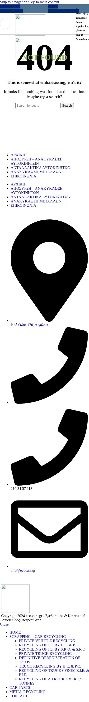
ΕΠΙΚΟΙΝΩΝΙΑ (23, 176)
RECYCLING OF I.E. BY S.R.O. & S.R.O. (52, 649)
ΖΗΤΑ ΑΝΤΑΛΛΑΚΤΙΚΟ (63, 8)
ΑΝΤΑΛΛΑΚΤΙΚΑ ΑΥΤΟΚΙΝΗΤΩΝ (40, 168)
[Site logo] (30, 34)
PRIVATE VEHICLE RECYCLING (47, 641)
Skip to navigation (14, 2)
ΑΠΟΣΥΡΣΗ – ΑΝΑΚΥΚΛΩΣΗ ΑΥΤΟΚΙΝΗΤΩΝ (37, 161)
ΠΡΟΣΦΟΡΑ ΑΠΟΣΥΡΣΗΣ (11, 8)
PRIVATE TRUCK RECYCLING (45, 654)
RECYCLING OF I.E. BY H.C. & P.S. (49, 645)
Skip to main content (43, 2)
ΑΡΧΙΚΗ (18, 155)
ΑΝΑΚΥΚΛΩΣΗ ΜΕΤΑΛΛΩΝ (36, 172)
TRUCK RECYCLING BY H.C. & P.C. (50, 666)
